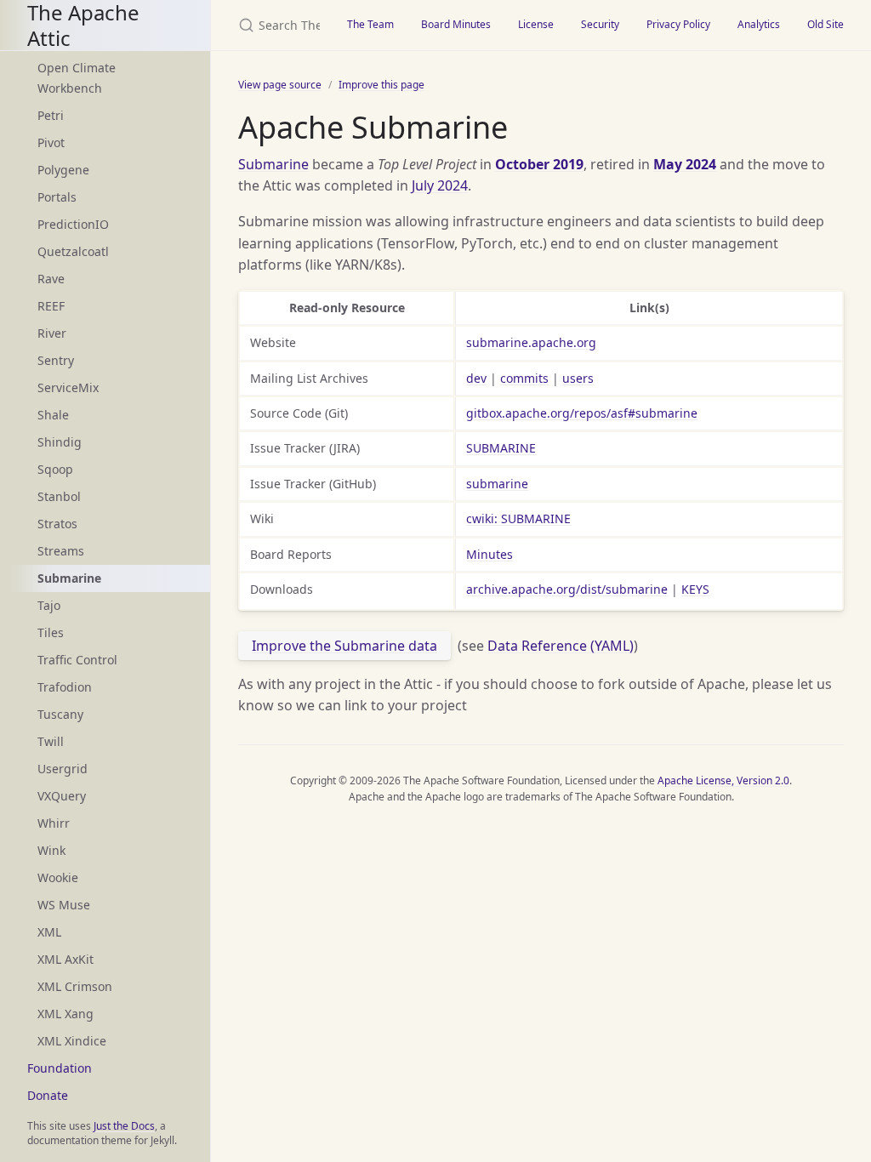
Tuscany (60, 714)
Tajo (48, 605)
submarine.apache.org (531, 342)
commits (524, 378)
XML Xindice (71, 1041)
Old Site (825, 24)
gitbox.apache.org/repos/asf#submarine (581, 413)
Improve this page (381, 84)
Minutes (489, 554)
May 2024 (684, 164)
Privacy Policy (678, 24)
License (536, 24)
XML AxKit (65, 959)
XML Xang (65, 1013)
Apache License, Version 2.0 (723, 780)
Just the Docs (124, 1126)
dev (476, 378)
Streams (60, 551)
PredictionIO (73, 224)
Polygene (63, 170)
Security (600, 24)
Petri (50, 115)
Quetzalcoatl (73, 251)
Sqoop (55, 469)
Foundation (59, 1068)
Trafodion (64, 687)
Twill (50, 741)
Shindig (59, 442)
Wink (51, 850)
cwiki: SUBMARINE (518, 518)
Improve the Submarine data (344, 645)
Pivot (51, 142)
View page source (280, 84)
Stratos (57, 523)
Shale (53, 415)
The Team (370, 24)
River (51, 333)
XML (49, 932)
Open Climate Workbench (76, 78)
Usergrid (62, 768)
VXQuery (61, 796)
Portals (57, 197)
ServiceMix (68, 387)
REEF (51, 306)
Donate (47, 1095)
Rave (51, 279)
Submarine (273, 164)
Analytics (758, 24)
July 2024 (440, 185)
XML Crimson (74, 986)
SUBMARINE (501, 448)
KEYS (695, 589)
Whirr (53, 823)
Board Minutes (456, 24)
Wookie (57, 877)
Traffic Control (77, 660)
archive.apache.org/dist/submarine (567, 589)
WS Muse (63, 905)
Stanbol (59, 496)
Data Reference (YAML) (560, 645)
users (578, 378)
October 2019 (539, 164)
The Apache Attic (83, 25)
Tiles (50, 632)
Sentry (55, 360)
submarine (497, 484)
